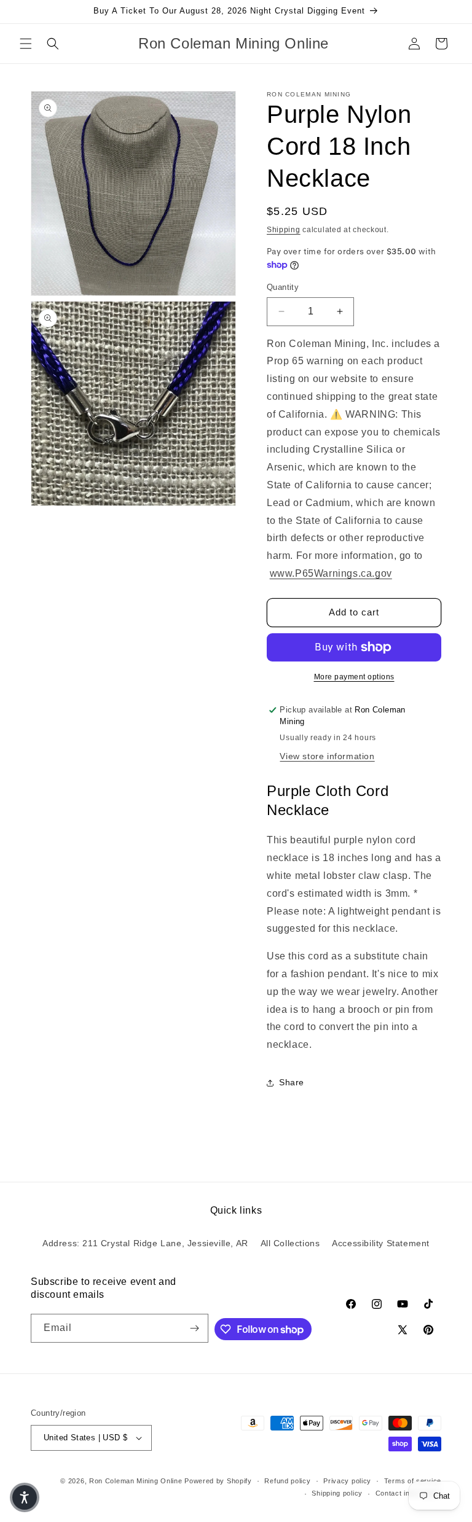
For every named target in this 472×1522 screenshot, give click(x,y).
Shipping (284, 229)
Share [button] (291, 1082)
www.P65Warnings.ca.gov (331, 573)
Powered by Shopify (218, 1481)
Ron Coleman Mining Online (136, 1481)
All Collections (290, 1243)
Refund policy (287, 1481)
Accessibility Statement (381, 1243)
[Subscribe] (194, 1328)
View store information (327, 756)
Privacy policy (347, 1481)
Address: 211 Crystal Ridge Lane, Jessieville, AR (145, 1243)
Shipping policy (337, 1493)
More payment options (354, 677)
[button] (25, 43)
